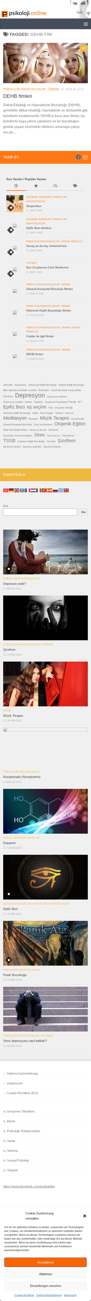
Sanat (11, 1141)
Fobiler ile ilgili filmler (40, 336)
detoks (28, 402)
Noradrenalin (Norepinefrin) (21, 777)
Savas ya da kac (38, 430)
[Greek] (61, 490)
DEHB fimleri (17, 96)
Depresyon (30, 395)
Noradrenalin (77, 418)
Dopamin (38, 402)
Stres (39, 435)
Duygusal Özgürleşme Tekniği (60, 402)
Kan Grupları (47, 413)
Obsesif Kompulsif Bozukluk (17, 424)
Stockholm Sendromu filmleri (17, 435)
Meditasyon (15, 418)
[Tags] (75, 186)
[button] (85, 1216)
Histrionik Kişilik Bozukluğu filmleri (48, 310)
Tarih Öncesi (53, 435)
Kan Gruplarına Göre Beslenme (47, 267)
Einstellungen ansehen (45, 1286)
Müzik (7, 710)
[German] (11, 490)
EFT (80, 402)
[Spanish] (50, 490)
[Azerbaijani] (22, 490)
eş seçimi (36, 407)
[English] (17, 490)
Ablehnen (45, 1274)
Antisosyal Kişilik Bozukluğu (42, 385)
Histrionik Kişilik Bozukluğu (16, 413)
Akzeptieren (45, 1262)
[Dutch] (33, 490)
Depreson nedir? (14, 583)
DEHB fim (8, 396)
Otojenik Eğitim (69, 423)
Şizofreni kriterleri (12, 446)
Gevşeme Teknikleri (38, 197)
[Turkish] (6, 490)
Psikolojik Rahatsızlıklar (24, 89)
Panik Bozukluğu (14, 975)
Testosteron (68, 435)
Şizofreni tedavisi (52, 446)
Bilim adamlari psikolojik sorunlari (20, 390)
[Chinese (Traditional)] (66, 490)
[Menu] (85, 24)
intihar (35, 413)
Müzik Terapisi (54, 418)
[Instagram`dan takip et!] (85, 157)
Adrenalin (8, 385)
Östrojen (51, 441)
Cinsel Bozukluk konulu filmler (66, 390)
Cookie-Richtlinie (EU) (22, 1093)
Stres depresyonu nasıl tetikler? (25, 1041)
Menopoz (33, 418)
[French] (28, 490)
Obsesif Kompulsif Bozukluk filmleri (49, 289)
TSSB (9, 440)
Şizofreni (67, 440)
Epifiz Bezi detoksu (38, 228)
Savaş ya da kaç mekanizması (46, 246)
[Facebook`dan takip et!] (78, 157)
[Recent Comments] (55, 186)
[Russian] (55, 490)
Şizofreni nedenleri (32, 446)
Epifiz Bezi (14, 407)
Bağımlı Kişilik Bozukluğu (71, 385)
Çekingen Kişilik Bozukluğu (31, 441)
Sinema (53, 89)
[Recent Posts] (16, 186)
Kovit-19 (69, 413)
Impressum (70, 1295)
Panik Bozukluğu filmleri (15, 430)
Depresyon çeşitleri (13, 402)
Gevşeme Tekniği (63, 407)
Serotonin (53, 430)
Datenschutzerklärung (49, 1295)
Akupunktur (33, 206)
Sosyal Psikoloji (72, 241)
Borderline (44, 390)
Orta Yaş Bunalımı (43, 424)
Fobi (50, 407)
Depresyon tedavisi (57, 396)
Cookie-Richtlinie (24, 1295)
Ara (5, 506)
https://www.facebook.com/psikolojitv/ (29, 1186)
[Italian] (39, 490)
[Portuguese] (44, 490)
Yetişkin (31, 263)
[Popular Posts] (36, 186)
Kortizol (59, 413)
